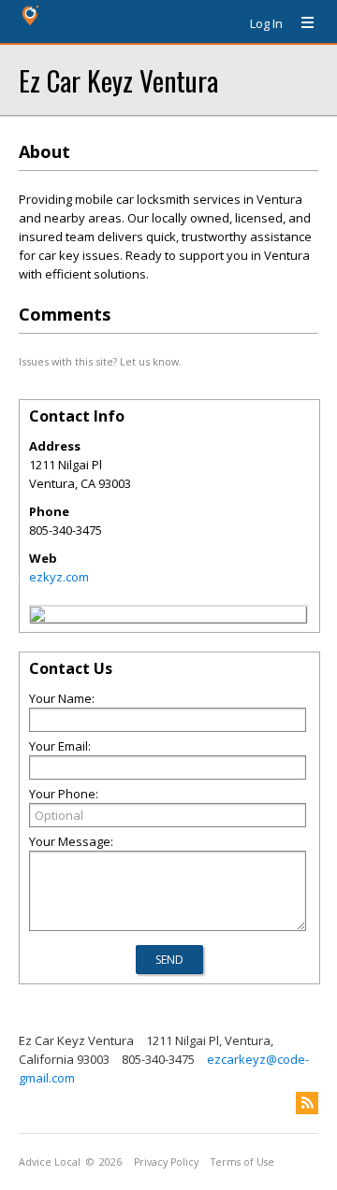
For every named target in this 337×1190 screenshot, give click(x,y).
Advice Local (50, 1161)
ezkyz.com (59, 576)
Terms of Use (242, 1161)
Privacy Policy (166, 1161)
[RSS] (307, 1103)
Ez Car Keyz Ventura (118, 80)
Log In (266, 23)
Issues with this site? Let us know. (100, 361)
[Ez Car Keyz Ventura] (37, 617)
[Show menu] (300, 23)
